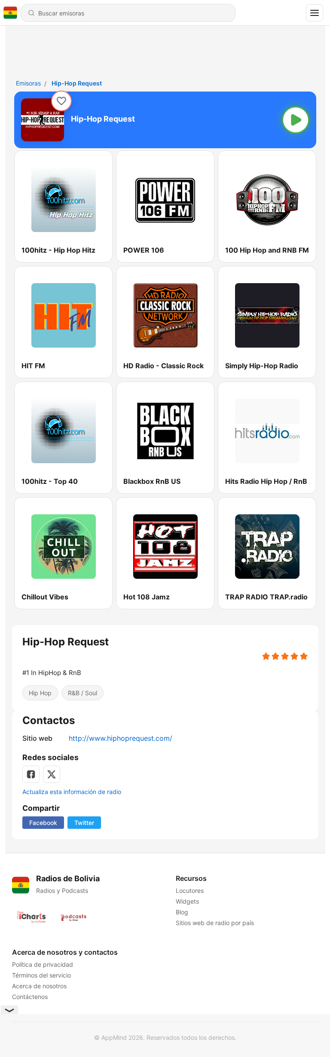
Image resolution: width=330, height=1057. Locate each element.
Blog (181, 912)
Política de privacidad (42, 964)
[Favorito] (61, 101)
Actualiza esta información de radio (71, 791)
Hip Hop (40, 693)
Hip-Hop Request (77, 83)
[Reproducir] (295, 120)
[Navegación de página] (314, 12)
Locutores (189, 890)
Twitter (84, 822)
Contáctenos (30, 996)
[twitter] (51, 774)
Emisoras (28, 83)
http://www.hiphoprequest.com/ (120, 738)
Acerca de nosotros (39, 986)
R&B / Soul (82, 693)
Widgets (187, 901)
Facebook (43, 822)
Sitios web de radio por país (214, 922)
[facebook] (31, 774)
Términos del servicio (41, 975)
